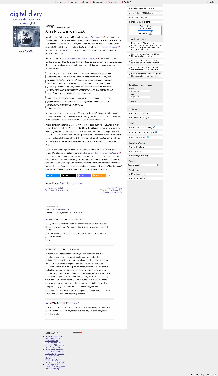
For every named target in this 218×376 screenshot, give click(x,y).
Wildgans (49, 219)
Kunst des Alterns (138, 178)
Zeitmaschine (114, 2)
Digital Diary (22, 38)
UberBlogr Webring (139, 156)
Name (131, 89)
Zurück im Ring (137, 147)
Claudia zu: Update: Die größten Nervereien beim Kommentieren (145, 68)
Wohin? (127, 2)
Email (131, 94)
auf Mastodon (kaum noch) (143, 133)
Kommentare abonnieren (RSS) (58, 209)
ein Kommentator (95, 37)
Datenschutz (98, 2)
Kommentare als (140, 118)
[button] (53, 175)
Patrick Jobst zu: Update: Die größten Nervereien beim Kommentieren (147, 75)
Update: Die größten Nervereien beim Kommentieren (54, 338)
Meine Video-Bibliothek (141, 22)
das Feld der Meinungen (107, 47)
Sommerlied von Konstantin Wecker (103, 153)
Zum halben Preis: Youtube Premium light (55, 361)
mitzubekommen (65, 50)
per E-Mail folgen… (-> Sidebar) (70, 183)
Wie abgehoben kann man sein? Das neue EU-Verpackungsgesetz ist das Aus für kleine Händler (55, 353)
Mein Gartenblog (138, 174)
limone (48, 249)
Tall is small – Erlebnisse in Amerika (80, 59)
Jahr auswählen (145, 29)
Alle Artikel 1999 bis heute (142, 13)
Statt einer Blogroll (139, 17)
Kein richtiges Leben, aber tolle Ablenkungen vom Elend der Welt (55, 345)
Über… (85, 2)
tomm (48, 303)
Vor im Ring (136, 151)
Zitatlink (78, 219)
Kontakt (74, 2)
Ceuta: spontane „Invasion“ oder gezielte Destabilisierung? (55, 366)
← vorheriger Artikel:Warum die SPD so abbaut (56, 189)
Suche (211, 2)
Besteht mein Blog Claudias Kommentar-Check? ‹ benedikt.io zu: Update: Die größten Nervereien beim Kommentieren (146, 46)
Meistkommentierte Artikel (142, 9)
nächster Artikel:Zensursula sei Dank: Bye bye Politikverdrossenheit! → (110, 191)
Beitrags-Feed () (139, 113)
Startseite (61, 2)
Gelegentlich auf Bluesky (141, 128)
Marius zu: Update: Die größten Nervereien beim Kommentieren (145, 62)
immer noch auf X (139, 138)
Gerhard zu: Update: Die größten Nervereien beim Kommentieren (145, 55)
